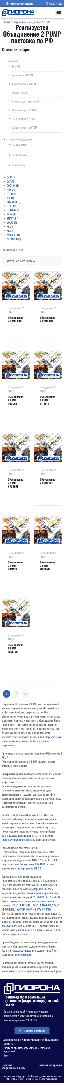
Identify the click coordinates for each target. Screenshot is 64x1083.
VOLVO (10, 222)
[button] (58, 12)
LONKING (11, 210)
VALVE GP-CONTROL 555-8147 (45, 897)
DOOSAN (11, 185)
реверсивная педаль (42, 889)
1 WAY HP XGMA (23, 909)
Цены (6, 1055)
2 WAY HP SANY (43, 909)
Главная (6, 22)
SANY (9, 214)
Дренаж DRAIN (19, 93)
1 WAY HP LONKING (41, 905)
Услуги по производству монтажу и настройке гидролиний (26, 1049)
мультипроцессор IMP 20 (28, 868)
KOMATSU (12, 202)
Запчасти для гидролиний (25, 101)
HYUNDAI (11, 194)
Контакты (8, 1044)
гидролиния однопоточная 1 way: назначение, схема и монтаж (30, 952)
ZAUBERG (11, 235)
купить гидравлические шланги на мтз (21, 835)
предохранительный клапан (27, 893)
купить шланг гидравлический (45, 737)
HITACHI (11, 190)
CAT (9, 181)
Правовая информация (50, 1065)
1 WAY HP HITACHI (21, 905)
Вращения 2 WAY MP (22, 75)
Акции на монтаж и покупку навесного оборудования (30, 1039)
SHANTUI (11, 218)
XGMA (10, 231)
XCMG (10, 226)
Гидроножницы (19, 155)
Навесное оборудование (19, 139)
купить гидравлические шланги (26, 930)
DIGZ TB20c (38, 860)
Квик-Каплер (18, 165)
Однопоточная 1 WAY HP (24, 127)
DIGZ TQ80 (39, 864)
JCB (8, 198)
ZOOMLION (12, 239)
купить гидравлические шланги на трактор (32, 827)
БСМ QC (16, 66)
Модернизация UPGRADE (25, 110)
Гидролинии (18, 22)
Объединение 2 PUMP (23, 119)
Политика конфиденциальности (13, 1066)
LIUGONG (11, 206)
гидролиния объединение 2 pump (44, 971)
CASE (9, 177)
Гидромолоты (19, 145)
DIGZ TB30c (53, 860)
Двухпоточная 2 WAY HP (24, 84)
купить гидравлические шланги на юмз (27, 837)
